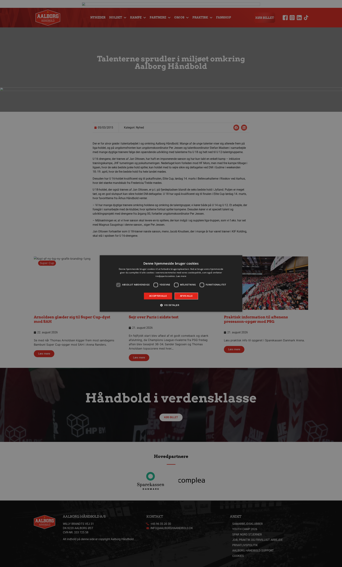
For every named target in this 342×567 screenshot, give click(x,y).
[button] (171, 305)
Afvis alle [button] (186, 295)
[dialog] (171, 283)
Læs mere (181, 276)
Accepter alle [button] (158, 295)
